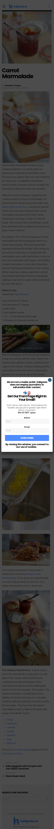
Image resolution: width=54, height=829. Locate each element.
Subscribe (27, 438)
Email (27, 427)
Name (27, 417)
